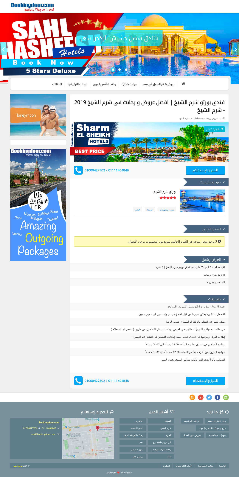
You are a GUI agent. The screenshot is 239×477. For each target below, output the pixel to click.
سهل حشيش (137, 449)
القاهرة (139, 420)
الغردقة (167, 420)
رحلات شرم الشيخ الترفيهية (159, 449)
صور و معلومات (167, 209)
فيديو (137, 209)
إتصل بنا (166, 465)
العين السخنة (137, 428)
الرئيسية (222, 465)
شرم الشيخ (184, 118)
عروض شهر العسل (192, 435)
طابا (169, 456)
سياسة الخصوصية (205, 465)
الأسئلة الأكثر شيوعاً (184, 465)
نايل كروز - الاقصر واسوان (159, 442)
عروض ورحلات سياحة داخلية (205, 118)
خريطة (150, 209)
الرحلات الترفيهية (192, 420)
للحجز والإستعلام (205, 170)
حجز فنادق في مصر (217, 420)
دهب (141, 442)
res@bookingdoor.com (43, 434)
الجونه (168, 435)
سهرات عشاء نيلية (217, 435)
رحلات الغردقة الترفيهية (132, 435)
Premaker (127, 472)
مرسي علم (138, 456)
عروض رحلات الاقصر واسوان (212, 428)
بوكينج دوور (17, 465)
